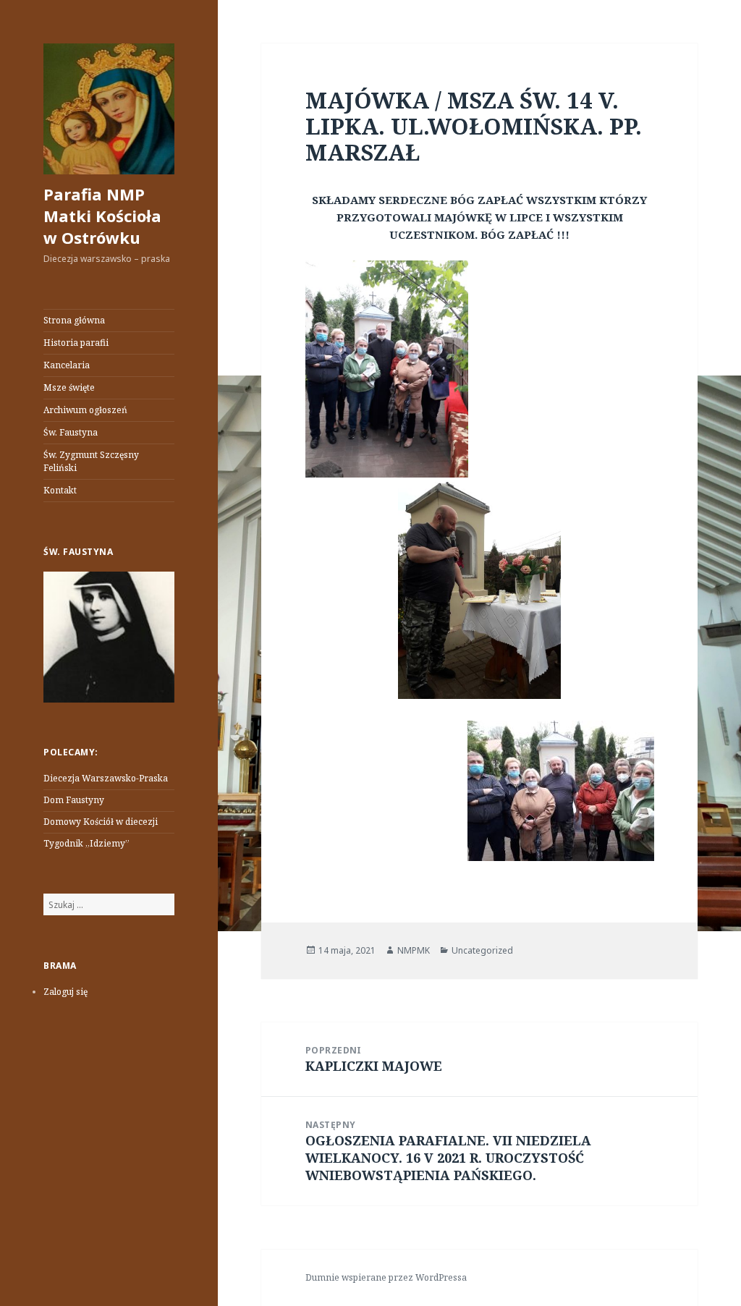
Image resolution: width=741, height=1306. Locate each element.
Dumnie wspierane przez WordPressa (386, 1277)
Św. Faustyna (70, 432)
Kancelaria (66, 365)
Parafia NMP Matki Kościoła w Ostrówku (102, 215)
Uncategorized (482, 950)
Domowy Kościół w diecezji (100, 821)
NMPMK (413, 950)
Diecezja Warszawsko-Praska (105, 778)
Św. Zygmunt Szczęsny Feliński (91, 461)
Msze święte (69, 387)
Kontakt (60, 490)
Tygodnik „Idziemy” (86, 843)
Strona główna (74, 320)
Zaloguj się (65, 991)
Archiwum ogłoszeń (85, 410)
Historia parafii (76, 342)
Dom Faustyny (73, 800)
